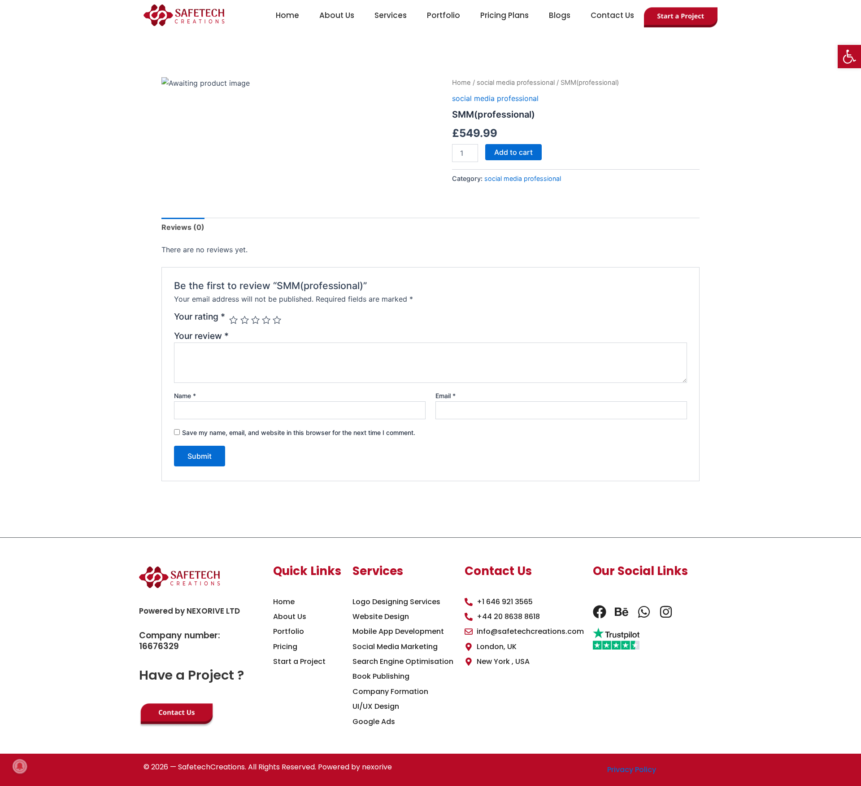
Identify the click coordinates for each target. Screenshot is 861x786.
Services (390, 15)
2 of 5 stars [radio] (244, 320)
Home (287, 15)
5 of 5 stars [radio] (277, 320)
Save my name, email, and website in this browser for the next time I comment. (298, 432)
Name (185, 396)
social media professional (516, 83)
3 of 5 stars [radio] (255, 320)
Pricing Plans (504, 15)
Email (445, 396)
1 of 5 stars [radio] (233, 320)
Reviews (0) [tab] (182, 227)
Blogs (559, 15)
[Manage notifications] (20, 766)
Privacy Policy (631, 769)
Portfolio (443, 15)
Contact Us (612, 15)
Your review (201, 335)
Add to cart (513, 152)
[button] (849, 56)
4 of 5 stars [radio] (266, 320)
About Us (336, 15)
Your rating (199, 317)
